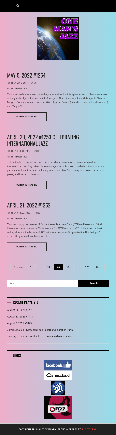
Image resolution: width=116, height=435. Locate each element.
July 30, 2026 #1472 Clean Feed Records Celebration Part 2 (40, 329)
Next (99, 267)
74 (48, 267)
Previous (18, 267)
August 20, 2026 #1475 (20, 309)
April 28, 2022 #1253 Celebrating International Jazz (43, 140)
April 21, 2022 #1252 (29, 205)
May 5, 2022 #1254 (26, 75)
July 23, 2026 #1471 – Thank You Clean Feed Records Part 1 (41, 336)
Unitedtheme (89, 429)
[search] (17, 6)
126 (87, 267)
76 (68, 267)
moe (35, 82)
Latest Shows (22, 88)
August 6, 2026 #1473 (19, 323)
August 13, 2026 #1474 (20, 316)
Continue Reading (26, 117)
